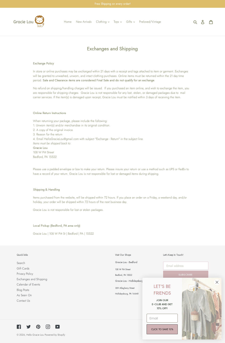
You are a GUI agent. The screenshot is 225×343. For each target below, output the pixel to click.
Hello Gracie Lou (35, 334)
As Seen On (24, 295)
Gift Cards (23, 268)
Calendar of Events (28, 284)
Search (21, 263)
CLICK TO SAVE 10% (162, 329)
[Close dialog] (217, 282)
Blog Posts (23, 290)
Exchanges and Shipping (32, 279)
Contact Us (23, 300)
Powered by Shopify (55, 334)
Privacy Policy (25, 274)
